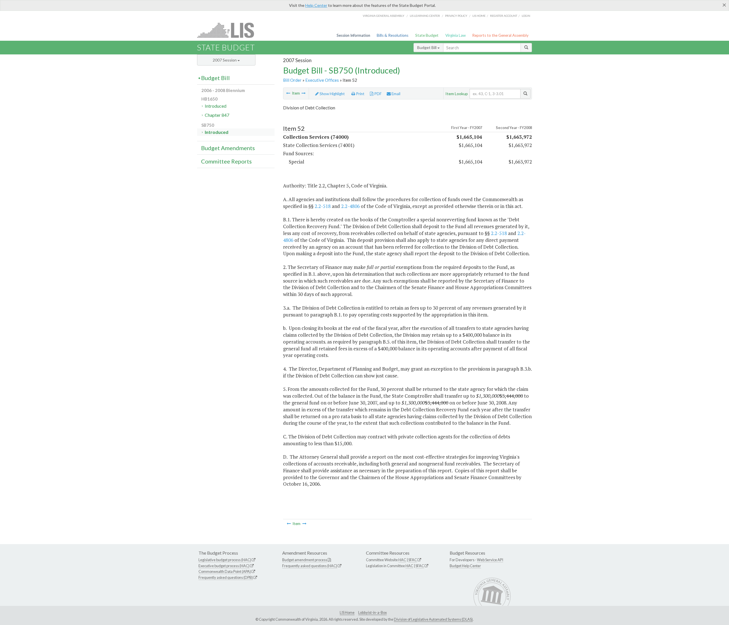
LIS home (479, 15)
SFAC (412, 559)
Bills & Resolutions (392, 35)
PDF (377, 93)
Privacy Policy (456, 15)
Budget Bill (427, 47)
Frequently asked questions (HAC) (309, 565)
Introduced (215, 106)
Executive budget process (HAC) (223, 565)
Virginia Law (455, 35)
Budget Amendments (228, 147)
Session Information (353, 35)
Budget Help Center (465, 565)
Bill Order (292, 80)
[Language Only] (288, 93)
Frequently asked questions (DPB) (225, 577)
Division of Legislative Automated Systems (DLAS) (433, 619)
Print (359, 93)
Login (526, 15)
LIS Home (347, 612)
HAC (402, 559)
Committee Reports (226, 161)
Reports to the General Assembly (500, 35)
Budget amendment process (304, 559)
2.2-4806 (350, 206)
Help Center (316, 5)
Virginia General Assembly (383, 15)
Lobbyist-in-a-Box (372, 612)
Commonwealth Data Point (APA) (224, 571)
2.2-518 (323, 206)
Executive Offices (322, 80)
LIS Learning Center (425, 15)
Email (395, 93)
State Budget (427, 35)
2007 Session (225, 60)
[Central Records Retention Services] (304, 93)
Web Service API (490, 559)
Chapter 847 (217, 115)
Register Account (503, 15)
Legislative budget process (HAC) (224, 559)
